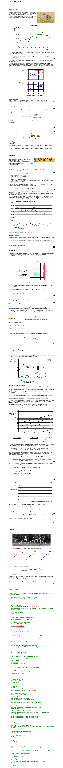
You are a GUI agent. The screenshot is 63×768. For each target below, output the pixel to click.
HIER (36, 593)
